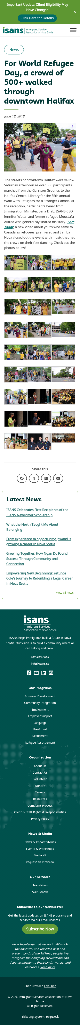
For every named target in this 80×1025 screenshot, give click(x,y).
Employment (40, 709)
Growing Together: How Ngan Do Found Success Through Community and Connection (36, 558)
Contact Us (40, 772)
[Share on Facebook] (22, 478)
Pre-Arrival (40, 729)
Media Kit (40, 855)
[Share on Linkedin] (46, 478)
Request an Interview (40, 862)
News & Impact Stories (40, 842)
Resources (40, 799)
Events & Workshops (40, 849)
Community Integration (40, 703)
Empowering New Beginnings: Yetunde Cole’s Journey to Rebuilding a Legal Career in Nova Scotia (39, 578)
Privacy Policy (40, 819)
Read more (47, 967)
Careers (40, 792)
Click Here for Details (37, 18)
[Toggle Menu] (73, 30)
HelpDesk (52, 1016)
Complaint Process (40, 805)
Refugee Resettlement (40, 742)
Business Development (40, 696)
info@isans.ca (40, 664)
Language (40, 723)
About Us (40, 766)
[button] (75, 12)
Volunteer (40, 779)
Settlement (40, 736)
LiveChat (50, 986)
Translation (40, 885)
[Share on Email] (58, 478)
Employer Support (40, 716)
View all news (65, 593)
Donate (40, 786)
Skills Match (40, 892)
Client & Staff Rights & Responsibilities (40, 812)
